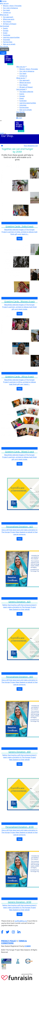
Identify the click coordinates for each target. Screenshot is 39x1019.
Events (5, 28)
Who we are (4, 3)
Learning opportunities (11, 37)
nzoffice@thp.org (21, 921)
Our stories (4, 46)
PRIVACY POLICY (9, 940)
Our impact (7, 21)
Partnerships (7, 42)
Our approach (8, 17)
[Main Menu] (1, 120)
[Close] (5, 133)
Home (4, 1)
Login (3, 53)
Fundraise (6, 35)
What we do (4, 15)
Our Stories (20, 112)
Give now (4, 49)
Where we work (8, 19)
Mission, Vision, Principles (12, 6)
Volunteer (6, 40)
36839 (28, 946)
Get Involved (4, 26)
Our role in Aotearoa (10, 8)
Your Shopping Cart (31, 146)
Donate (5, 31)
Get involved (21, 89)
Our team (6, 10)
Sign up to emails (9, 44)
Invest (5, 33)
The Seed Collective (26, 92)
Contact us (7, 12)
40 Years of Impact (9, 24)
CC (25, 946)
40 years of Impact (26, 87)
